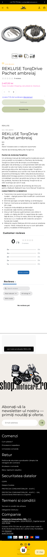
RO (3, 142)
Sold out (23, 102)
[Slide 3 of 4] (26, 56)
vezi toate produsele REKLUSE (19, 349)
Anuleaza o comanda (10, 466)
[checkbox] (9, 299)
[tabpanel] (23, 308)
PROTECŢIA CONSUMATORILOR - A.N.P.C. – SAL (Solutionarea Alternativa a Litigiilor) (21, 493)
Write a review (23, 272)
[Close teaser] (29, 544)
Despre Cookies (8, 485)
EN (3, 144)
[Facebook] (21, 544)
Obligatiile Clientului (10, 510)
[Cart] (44, 7)
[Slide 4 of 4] (32, 56)
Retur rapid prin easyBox (11, 470)
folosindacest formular (8, 532)
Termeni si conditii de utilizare (14, 506)
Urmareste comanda (10, 449)
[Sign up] (42, 422)
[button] (23, 249)
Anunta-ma (23, 109)
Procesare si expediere (11, 445)
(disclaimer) (28, 97)
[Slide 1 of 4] (14, 56)
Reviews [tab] (10, 281)
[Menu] (2, 7)
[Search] (7, 7)
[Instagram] (25, 544)
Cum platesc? (7, 442)
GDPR (4, 481)
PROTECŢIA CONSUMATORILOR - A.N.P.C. (18, 489)
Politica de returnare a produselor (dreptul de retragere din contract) (20, 461)
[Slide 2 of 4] (20, 56)
